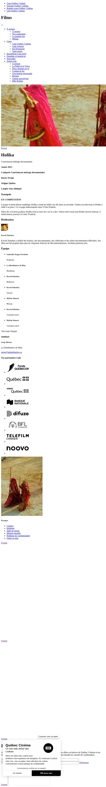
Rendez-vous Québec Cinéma (20, 8)
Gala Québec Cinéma (16, 3)
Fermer (4, 543)
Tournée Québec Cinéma (17, 6)
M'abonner (84, 762)
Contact (10, 526)
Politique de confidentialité (18, 536)
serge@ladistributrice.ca (11, 352)
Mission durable (14, 533)
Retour (4, 148)
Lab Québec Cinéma (16, 11)
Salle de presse (13, 531)
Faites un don (12, 538)
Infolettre (10, 528)
